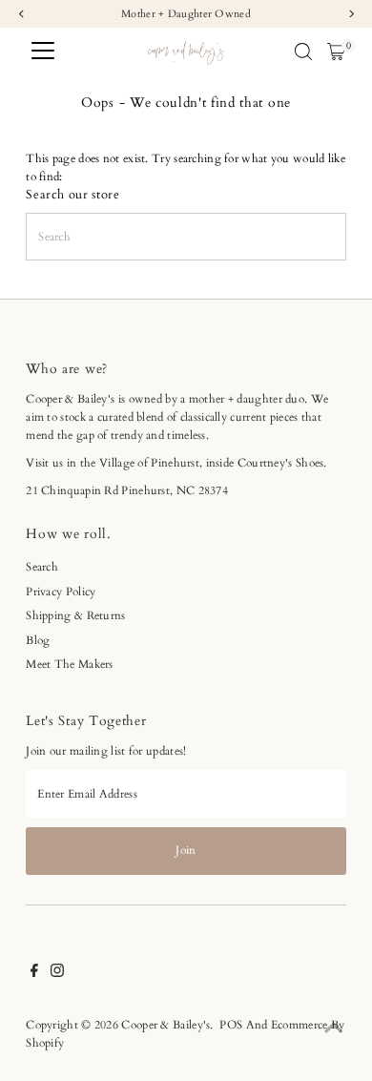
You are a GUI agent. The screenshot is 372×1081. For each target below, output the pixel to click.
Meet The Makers (69, 664)
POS (230, 1024)
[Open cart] (336, 51)
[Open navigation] (43, 51)
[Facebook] (34, 973)
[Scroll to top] (334, 1028)
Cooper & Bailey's (165, 1024)
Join (186, 850)
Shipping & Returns (75, 615)
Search (42, 566)
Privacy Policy (60, 591)
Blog (38, 640)
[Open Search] (303, 51)
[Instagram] (57, 973)
